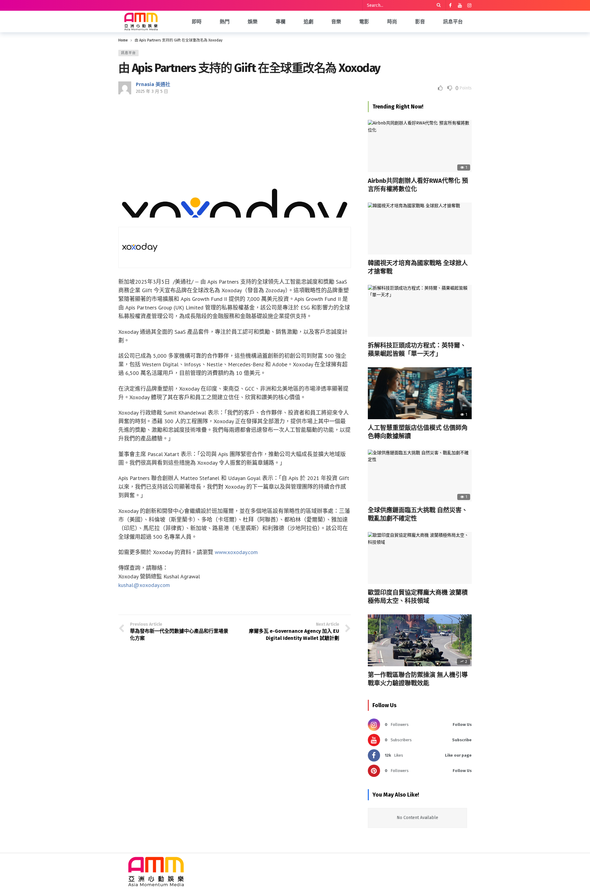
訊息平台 (128, 53)
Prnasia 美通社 (153, 84)
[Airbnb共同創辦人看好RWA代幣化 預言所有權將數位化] (420, 146)
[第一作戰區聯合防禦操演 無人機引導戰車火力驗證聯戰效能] (420, 640)
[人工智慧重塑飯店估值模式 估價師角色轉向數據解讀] (420, 393)
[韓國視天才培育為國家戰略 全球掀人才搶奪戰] (420, 228)
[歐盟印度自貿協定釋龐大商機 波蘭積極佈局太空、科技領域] (420, 558)
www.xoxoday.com (236, 552)
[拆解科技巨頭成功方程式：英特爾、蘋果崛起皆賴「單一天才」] (420, 311)
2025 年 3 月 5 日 (152, 91)
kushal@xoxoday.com (144, 585)
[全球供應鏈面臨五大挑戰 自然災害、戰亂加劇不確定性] (420, 476)
